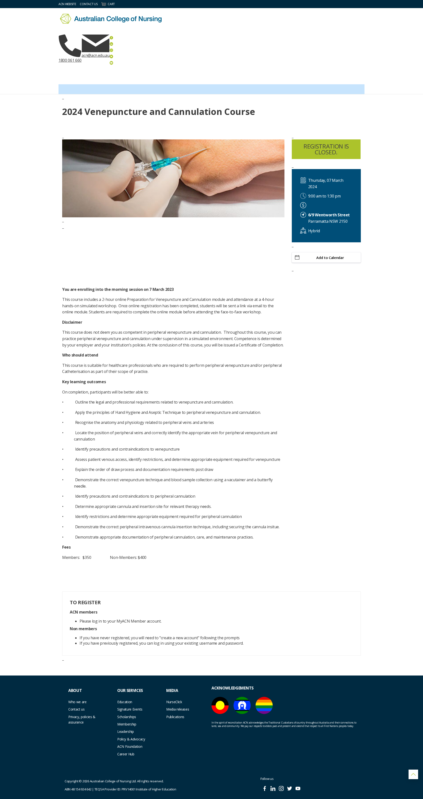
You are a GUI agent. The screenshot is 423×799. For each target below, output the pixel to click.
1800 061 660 (70, 60)
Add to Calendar (330, 257)
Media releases (177, 709)
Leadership (125, 731)
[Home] (111, 19)
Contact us (76, 709)
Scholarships (126, 716)
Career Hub (125, 754)
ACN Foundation (129, 746)
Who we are (77, 702)
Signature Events (129, 709)
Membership (126, 724)
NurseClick (174, 702)
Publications (175, 716)
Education (124, 702)
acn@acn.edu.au (96, 55)
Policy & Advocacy (131, 739)
